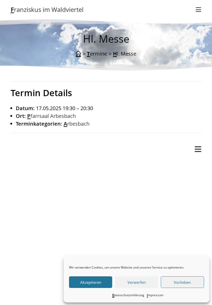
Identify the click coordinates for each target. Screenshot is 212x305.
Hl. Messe (124, 53)
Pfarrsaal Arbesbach (51, 115)
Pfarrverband (26, 163)
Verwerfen (136, 282)
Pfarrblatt (32, 226)
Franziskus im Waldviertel (47, 9)
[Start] (78, 53)
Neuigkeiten (35, 218)
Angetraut (43, 179)
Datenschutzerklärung (128, 295)
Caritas (29, 242)
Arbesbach (76, 123)
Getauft (40, 187)
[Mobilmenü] (198, 9)
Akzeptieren (90, 282)
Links (27, 210)
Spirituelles (34, 249)
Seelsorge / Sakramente (49, 234)
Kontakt (30, 203)
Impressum (155, 295)
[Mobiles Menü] (198, 149)
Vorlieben (182, 282)
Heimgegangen (49, 195)
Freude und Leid (40, 171)
